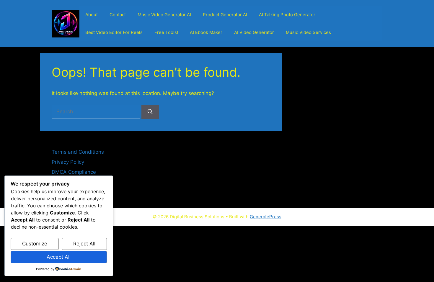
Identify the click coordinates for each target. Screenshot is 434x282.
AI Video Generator (254, 32)
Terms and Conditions (78, 152)
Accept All (59, 257)
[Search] (150, 112)
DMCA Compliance (74, 172)
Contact (118, 14)
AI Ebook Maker (206, 32)
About (91, 14)
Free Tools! (166, 32)
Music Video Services (308, 32)
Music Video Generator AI (164, 14)
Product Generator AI (225, 14)
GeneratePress (265, 216)
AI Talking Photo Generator (287, 14)
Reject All (84, 244)
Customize (34, 244)
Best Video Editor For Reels (114, 32)
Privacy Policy (68, 162)
